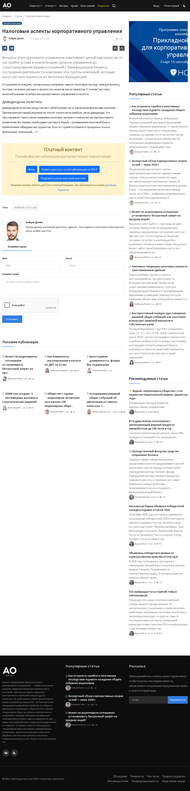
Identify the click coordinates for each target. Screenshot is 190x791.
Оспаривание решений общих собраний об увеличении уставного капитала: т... (103, 400)
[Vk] (5, 753)
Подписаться (177, 699)
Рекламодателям (117, 781)
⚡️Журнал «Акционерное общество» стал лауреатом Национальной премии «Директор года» (158, 394)
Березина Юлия (15, 378)
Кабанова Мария (142, 304)
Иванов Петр (140, 411)
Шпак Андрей (13, 407)
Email (68, 258)
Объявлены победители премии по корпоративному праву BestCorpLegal (153, 554)
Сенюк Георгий (99, 370)
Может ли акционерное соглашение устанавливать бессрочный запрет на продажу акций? (155, 215)
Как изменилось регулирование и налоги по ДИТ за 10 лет (63, 360)
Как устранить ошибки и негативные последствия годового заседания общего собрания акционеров (157, 110)
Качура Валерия (142, 362)
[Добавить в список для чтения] (122, 48)
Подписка (103, 5)
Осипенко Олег (141, 202)
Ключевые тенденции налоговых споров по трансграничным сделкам (160, 268)
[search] (114, 5)
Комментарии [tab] (17, 246)
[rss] (14, 753)
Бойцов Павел (57, 411)
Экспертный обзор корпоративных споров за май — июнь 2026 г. (159, 162)
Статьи (18, 16)
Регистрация (171, 5)
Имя (4, 258)
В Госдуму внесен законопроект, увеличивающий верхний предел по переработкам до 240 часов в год (152, 424)
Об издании (120, 776)
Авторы (63, 5)
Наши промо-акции (173, 781)
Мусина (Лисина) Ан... (102, 411)
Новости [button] (35, 5)
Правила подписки (173, 776)
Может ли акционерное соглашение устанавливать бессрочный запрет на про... (19, 364)
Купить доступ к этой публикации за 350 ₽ (69, 169)
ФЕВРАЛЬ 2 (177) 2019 (25, 207)
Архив (74, 5)
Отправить (12, 319)
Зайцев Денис (34, 222)
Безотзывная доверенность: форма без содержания (103, 360)
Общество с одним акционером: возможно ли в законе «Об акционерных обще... (62, 400)
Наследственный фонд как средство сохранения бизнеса (155, 453)
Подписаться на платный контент (63, 178)
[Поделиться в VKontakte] (11, 48)
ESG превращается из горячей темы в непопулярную (153, 593)
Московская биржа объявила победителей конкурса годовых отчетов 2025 (156, 508)
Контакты (153, 776)
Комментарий (10, 274)
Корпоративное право (38, 16)
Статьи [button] (49, 5)
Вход (156, 5)
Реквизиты (137, 776)
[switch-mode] (185, 6)
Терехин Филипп (142, 497)
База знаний (88, 5)
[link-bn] (158, 51)
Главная (6, 16)
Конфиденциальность (145, 781)
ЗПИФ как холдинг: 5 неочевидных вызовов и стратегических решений (20, 398)
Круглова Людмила (59, 370)
